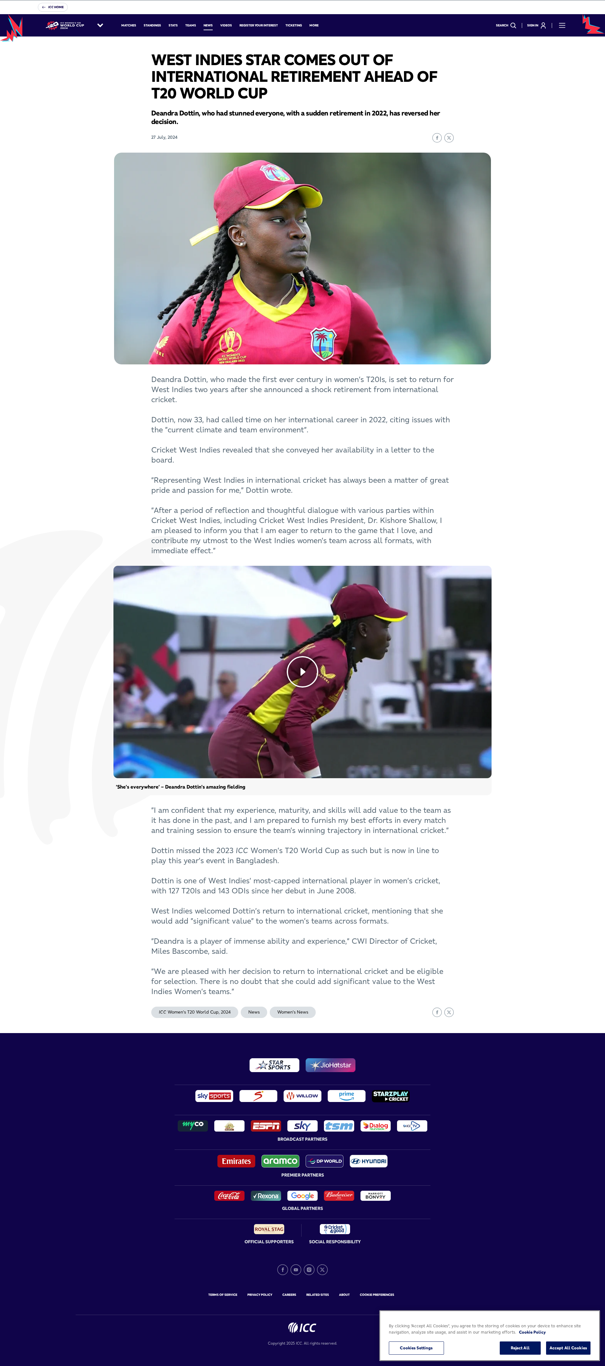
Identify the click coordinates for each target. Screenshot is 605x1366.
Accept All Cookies (568, 1347)
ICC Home (56, 7)
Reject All (520, 1347)
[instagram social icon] (309, 1269)
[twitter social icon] (322, 1269)
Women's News (292, 1012)
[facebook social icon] (282, 1269)
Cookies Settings (416, 1347)
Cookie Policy (532, 1332)
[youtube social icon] (296, 1269)
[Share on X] (449, 138)
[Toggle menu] (562, 25)
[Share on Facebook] (437, 138)
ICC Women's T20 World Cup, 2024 (195, 1012)
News (254, 1012)
